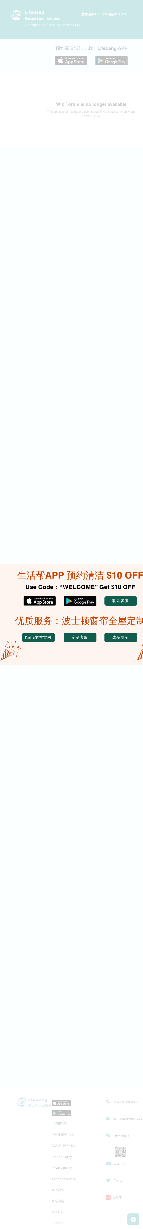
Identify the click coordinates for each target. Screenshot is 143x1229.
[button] (120, 601)
